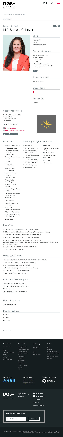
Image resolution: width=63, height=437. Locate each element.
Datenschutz (50, 431)
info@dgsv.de (39, 399)
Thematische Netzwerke (23, 349)
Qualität (5, 354)
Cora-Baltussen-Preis (23, 365)
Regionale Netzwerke (22, 351)
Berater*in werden (37, 346)
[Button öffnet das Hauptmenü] (58, 3)
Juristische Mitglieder (23, 353)
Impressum (57, 431)
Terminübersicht (36, 354)
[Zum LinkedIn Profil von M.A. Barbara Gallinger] (33, 92)
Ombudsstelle (6, 357)
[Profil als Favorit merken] (54, 26)
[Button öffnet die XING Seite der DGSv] (47, 3)
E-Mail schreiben (10, 128)
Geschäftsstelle (21, 356)
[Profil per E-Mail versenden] (59, 26)
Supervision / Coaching (8, 352)
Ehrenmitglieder (21, 360)
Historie (20, 369)
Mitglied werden (21, 347)
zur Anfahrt (36, 402)
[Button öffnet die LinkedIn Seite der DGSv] (43, 3)
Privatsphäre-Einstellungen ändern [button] (27, 432)
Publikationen (50, 354)
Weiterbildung (36, 347)
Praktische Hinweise (7, 359)
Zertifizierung (6, 355)
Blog (48, 347)
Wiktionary (49, 349)
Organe (19, 354)
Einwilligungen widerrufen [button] (55, 432)
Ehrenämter (21, 358)
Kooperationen (21, 363)
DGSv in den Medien (52, 351)
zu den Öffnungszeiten (38, 405)
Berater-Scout (7, 14)
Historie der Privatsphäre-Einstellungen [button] (42, 432)
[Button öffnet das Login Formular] (52, 3)
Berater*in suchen (7, 346)
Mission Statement (22, 346)
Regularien (20, 367)
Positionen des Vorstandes (53, 353)
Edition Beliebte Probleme (53, 356)
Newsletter (49, 358)
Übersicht (8, 19)
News (48, 346)
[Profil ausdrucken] (56, 26)
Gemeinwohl (21, 361)
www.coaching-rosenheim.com (14, 130)
